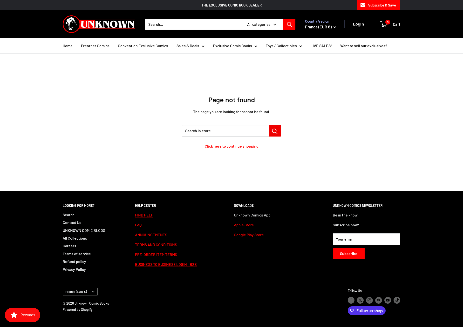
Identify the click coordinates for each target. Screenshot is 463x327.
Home (68, 45)
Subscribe (348, 253)
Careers (69, 245)
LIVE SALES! (321, 45)
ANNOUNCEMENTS (151, 234)
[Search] (289, 24)
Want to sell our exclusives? (363, 45)
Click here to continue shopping (232, 146)
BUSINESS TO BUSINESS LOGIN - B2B (166, 264)
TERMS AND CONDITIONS (156, 244)
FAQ (138, 224)
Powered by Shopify (78, 309)
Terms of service (77, 253)
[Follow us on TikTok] (397, 300)
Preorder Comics (95, 45)
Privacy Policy (74, 269)
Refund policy (74, 261)
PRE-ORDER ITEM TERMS (156, 254)
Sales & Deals (188, 45)
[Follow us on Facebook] (351, 300)
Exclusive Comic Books (232, 45)
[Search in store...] (275, 131)
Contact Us (72, 222)
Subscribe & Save (382, 5)
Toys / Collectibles (281, 45)
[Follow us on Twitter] (360, 300)
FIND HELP (144, 215)
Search (69, 214)
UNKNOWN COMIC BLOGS (84, 230)
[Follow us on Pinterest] (378, 300)
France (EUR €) (76, 291)
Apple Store (244, 224)
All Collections (75, 238)
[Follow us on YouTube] (387, 300)
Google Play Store (249, 234)
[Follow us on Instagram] (369, 300)
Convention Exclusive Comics (143, 45)
